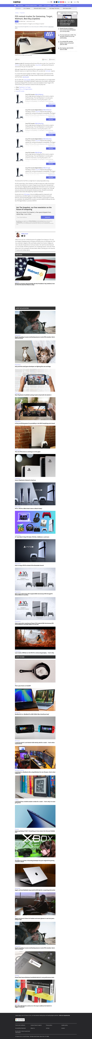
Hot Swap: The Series (54, 8)
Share (18, 59)
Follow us (45, 59)
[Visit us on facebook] (54, 2)
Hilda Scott (22, 21)
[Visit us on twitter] (56, 2)
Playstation (22, 12)
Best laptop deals (67, 8)
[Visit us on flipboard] (63, 2)
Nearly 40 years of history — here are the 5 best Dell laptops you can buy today (68, 30)
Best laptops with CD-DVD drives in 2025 (66, 48)
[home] (15, 5)
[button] (76, 2)
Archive (47, 1028)
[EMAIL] (25, 236)
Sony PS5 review (20, 91)
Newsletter (53, 59)
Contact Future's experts (36, 1025)
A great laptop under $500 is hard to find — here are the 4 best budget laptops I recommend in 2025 (67, 22)
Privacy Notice (19, 222)
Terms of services (32, 221)
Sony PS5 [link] (37, 111)
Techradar (48, 71)
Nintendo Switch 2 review (40, 8)
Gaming (16, 12)
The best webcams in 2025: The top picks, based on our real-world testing (68, 36)
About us (33, 1028)
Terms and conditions (20, 1025)
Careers (63, 1028)
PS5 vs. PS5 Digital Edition (25, 89)
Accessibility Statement (20, 1028)
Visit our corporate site (64, 1015)
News (16, 21)
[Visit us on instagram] (61, 2)
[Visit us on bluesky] (59, 2)
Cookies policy (64, 1025)
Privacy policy (49, 1025)
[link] (19, 99)
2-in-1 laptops (27, 8)
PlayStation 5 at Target (25, 87)
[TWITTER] (22, 236)
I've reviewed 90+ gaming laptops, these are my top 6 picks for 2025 (67, 43)
